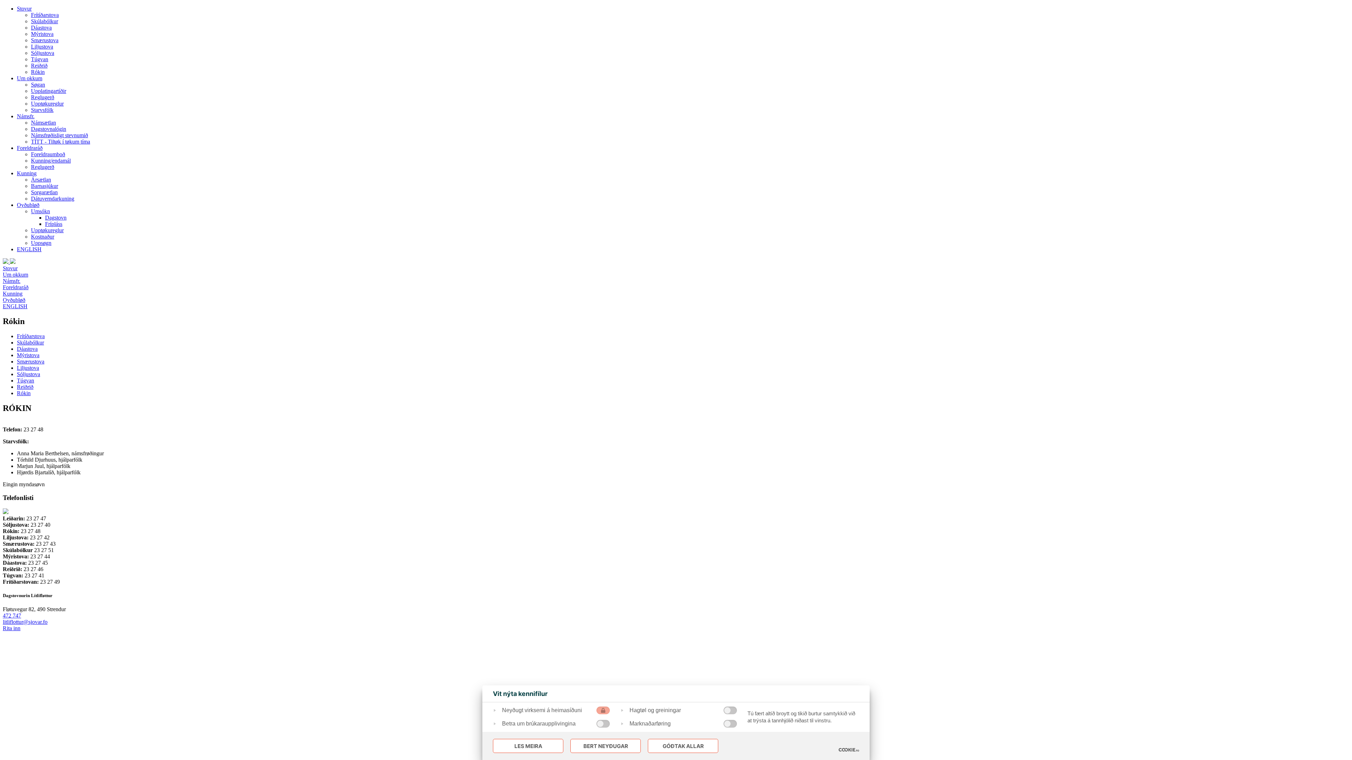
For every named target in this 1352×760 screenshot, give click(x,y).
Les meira (528, 746)
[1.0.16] (849, 750)
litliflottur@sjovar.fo (25, 622)
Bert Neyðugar (605, 746)
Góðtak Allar (683, 746)
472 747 (12, 616)
